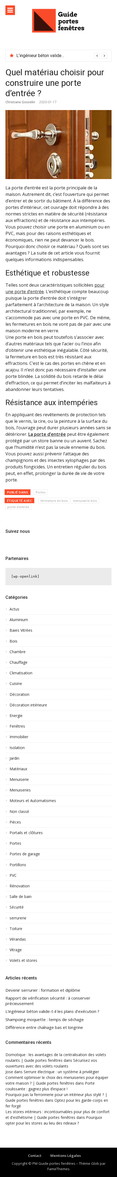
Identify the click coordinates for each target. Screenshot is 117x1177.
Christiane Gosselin (20, 102)
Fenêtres (17, 726)
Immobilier (19, 736)
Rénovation (20, 886)
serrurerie (18, 918)
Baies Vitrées (21, 630)
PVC (13, 875)
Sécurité (17, 907)
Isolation (17, 747)
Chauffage (18, 662)
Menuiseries (20, 790)
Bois (13, 641)
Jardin (14, 758)
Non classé (19, 811)
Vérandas (18, 939)
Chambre (18, 651)
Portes (40, 492)
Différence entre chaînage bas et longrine (44, 1027)
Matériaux (18, 768)
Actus (14, 609)
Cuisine (16, 683)
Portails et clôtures (26, 832)
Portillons (18, 864)
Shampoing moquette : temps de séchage (44, 1019)
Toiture (16, 928)
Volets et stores (23, 960)
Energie (16, 715)
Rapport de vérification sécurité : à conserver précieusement (47, 1001)
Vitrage (16, 949)
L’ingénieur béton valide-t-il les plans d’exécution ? (52, 1011)
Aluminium (19, 619)
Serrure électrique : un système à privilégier (61, 1071)
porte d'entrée (18, 507)
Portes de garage (25, 854)
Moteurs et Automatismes (33, 800)
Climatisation (21, 673)
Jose (9, 1071)
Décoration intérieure (28, 705)
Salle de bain (21, 896)
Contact (34, 1155)
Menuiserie (19, 779)
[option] (61, 56)
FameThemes (58, 1168)
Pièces (15, 822)
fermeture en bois (54, 501)
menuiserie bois (85, 501)
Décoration (19, 694)
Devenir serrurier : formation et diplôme (42, 990)
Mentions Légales (65, 1155)
